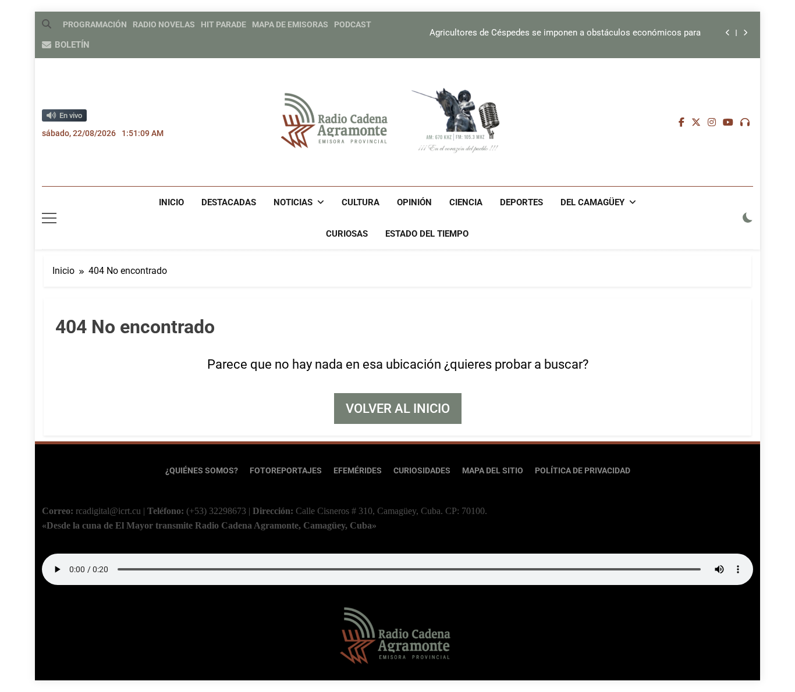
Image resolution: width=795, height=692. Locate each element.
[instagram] (711, 123)
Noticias (293, 202)
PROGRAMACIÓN (95, 24)
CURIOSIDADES (421, 471)
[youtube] (728, 123)
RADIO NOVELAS (164, 24)
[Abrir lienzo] (49, 218)
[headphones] (745, 123)
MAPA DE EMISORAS (290, 24)
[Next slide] (745, 33)
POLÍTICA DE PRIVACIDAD (582, 471)
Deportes (521, 202)
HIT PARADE (223, 24)
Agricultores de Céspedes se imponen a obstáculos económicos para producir (565, 33)
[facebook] (681, 123)
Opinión (414, 202)
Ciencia (465, 202)
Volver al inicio (398, 408)
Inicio (171, 202)
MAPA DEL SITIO (492, 471)
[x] (696, 123)
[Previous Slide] (728, 33)
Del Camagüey (592, 202)
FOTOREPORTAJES (286, 471)
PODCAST (352, 24)
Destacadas (228, 202)
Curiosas (347, 234)
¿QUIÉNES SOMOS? (201, 471)
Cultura (360, 202)
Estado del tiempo (427, 234)
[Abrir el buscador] (46, 23)
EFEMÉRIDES (357, 471)
